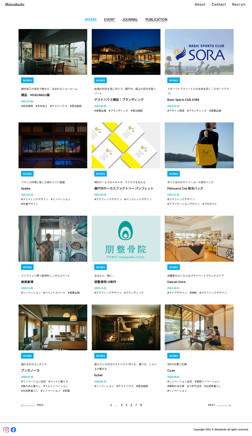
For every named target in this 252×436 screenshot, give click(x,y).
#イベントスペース (54, 292)
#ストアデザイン (177, 292)
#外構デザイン (29, 203)
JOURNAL (130, 19)
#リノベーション (60, 199)
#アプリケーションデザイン (183, 203)
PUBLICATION (156, 19)
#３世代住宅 (194, 386)
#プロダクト (209, 203)
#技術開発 (27, 106)
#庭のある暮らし (31, 386)
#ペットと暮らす (58, 381)
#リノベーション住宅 (33, 381)
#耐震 (66, 390)
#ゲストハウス (58, 106)
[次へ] (220, 404)
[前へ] (32, 404)
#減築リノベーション (207, 381)
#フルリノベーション (55, 386)
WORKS (91, 19)
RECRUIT (239, 4)
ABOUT (199, 4)
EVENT (109, 19)
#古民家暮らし (29, 390)
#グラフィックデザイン (108, 199)
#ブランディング (118, 110)
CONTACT (218, 4)
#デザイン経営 (175, 110)
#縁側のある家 (175, 386)
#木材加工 (41, 106)
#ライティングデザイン (34, 199)
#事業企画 (100, 110)
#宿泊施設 (76, 106)
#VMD (193, 292)
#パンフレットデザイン (138, 199)
